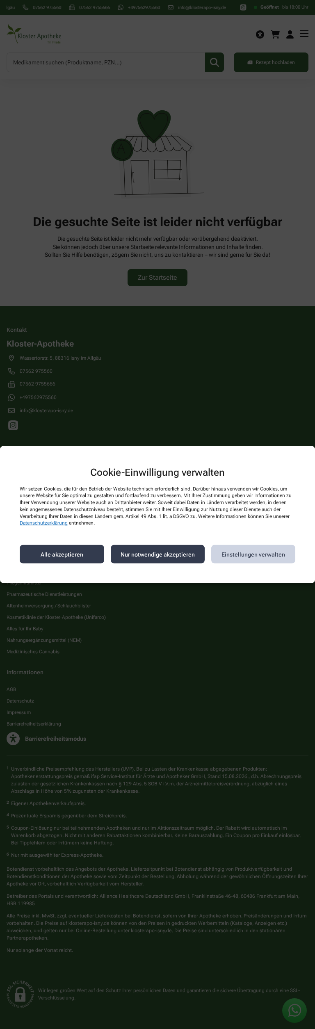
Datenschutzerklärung (44, 523)
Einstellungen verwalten (253, 554)
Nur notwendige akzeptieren (158, 554)
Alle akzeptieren (62, 554)
